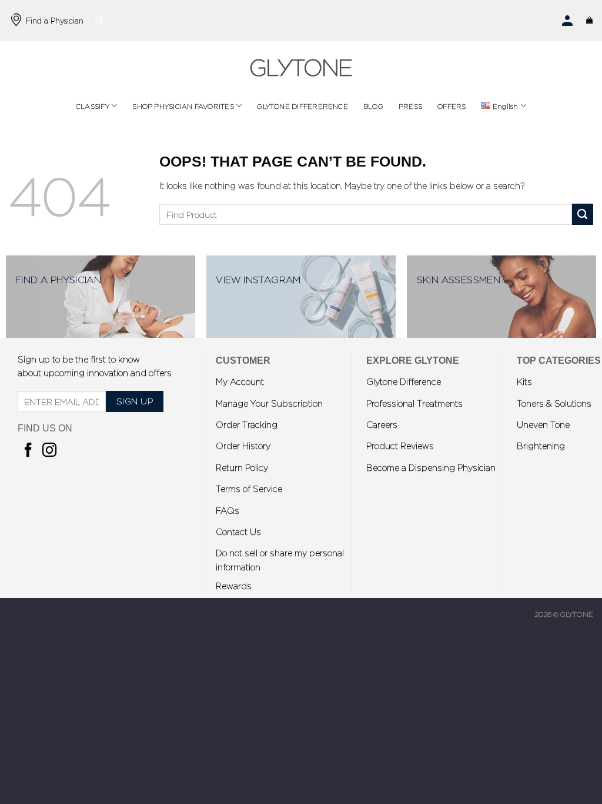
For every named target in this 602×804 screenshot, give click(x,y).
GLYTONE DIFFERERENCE (302, 106)
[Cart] (589, 21)
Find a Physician (54, 20)
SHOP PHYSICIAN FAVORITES (183, 106)
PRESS (410, 106)
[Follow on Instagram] (49, 451)
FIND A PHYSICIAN (58, 279)
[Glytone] (301, 67)
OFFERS (451, 106)
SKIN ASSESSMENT (461, 279)
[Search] (99, 21)
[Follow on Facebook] (28, 451)
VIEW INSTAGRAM (258, 279)
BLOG (373, 106)
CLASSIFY (92, 106)
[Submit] (582, 214)
